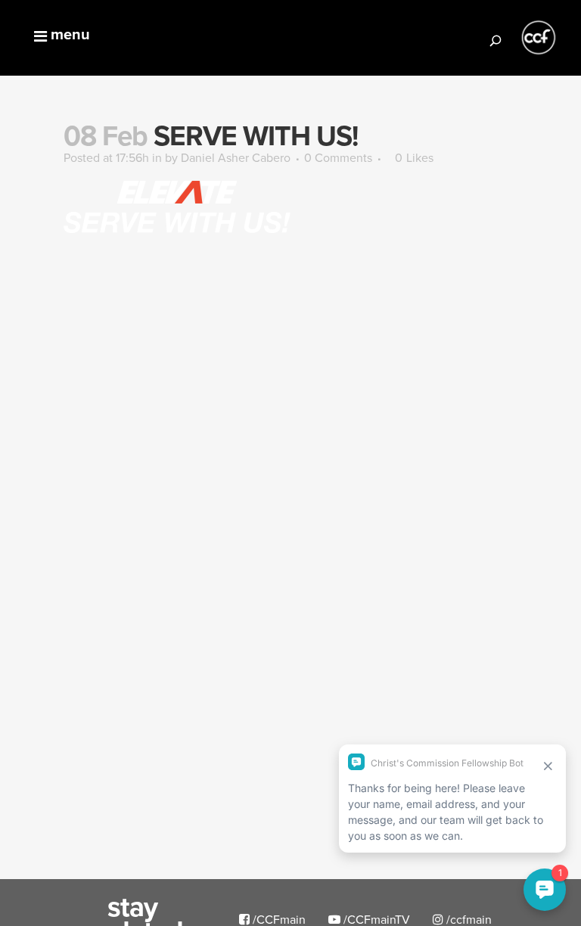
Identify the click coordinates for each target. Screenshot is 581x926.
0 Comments (338, 157)
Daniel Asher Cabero (235, 157)
